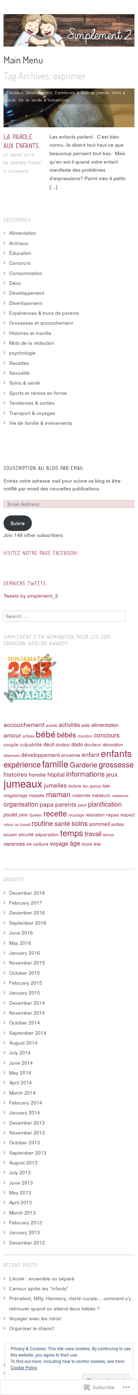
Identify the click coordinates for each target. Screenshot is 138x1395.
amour (12, 734)
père (23, 815)
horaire (37, 774)
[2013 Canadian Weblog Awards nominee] (30, 677)
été (97, 843)
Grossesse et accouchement (41, 322)
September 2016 (27, 922)
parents (65, 804)
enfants (116, 752)
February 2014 (25, 1102)
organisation (21, 804)
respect (127, 815)
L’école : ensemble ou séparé (41, 1278)
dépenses (12, 755)
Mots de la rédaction (31, 342)
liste (106, 786)
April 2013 (20, 1202)
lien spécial (92, 786)
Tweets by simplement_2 (31, 595)
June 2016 (21, 932)
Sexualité (19, 372)
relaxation (95, 815)
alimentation (105, 724)
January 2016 (24, 952)
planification (105, 803)
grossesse (116, 764)
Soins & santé (24, 382)
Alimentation (22, 233)
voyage (59, 843)
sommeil (99, 823)
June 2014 (21, 1062)
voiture (40, 843)
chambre (84, 736)
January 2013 (24, 1232)
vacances (14, 843)
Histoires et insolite (30, 333)
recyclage (76, 815)
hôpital (56, 774)
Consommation (25, 273)
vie (29, 844)
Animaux (18, 243)
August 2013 (23, 1162)
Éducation (14, 92)
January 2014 (24, 1112)
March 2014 (22, 1092)
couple (11, 744)
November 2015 (27, 962)
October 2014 (24, 1022)
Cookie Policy (24, 1367)
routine (42, 823)
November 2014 (27, 1012)
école (87, 844)
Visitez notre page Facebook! (41, 553)
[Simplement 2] (69, 33)
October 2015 (24, 972)
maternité (81, 795)
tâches (108, 834)
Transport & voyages (32, 413)
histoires (15, 774)
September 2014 (27, 1032)
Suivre (18, 523)
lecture (74, 786)
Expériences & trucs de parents (82, 92)
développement (40, 754)
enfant (90, 754)
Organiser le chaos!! (31, 1328)
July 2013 (20, 1172)
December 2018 (27, 892)
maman (58, 794)
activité (51, 725)
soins (79, 823)
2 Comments (16, 171)
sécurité (26, 834)
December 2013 (27, 1122)
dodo (77, 744)
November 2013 (27, 1132)
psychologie (22, 352)
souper (10, 834)
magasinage (16, 795)
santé (62, 823)
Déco (15, 283)
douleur (92, 744)
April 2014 (20, 1082)
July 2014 (20, 1052)
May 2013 (20, 1192)
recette (55, 813)
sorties (117, 824)
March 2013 (22, 1212)
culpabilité (31, 744)
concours (107, 734)
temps (71, 833)
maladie (37, 795)
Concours (20, 262)
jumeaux (23, 783)
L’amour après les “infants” (38, 1288)
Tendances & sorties (31, 402)
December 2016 (27, 912)
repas (112, 814)
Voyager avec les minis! (35, 1318)
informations (85, 774)
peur (82, 805)
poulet (10, 814)
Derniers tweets (25, 583)
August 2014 (23, 1042)
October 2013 (24, 1142)
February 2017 (25, 902)
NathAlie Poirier (25, 162)
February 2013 (25, 1222)
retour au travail (17, 824)
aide (85, 725)
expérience (22, 764)
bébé (46, 734)
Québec (35, 815)
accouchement (24, 724)
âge (75, 843)
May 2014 (20, 1072)
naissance (120, 795)
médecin (101, 795)
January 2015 (24, 992)
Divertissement (25, 303)
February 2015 (25, 982)
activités (69, 724)
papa (47, 804)
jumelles (55, 785)
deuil (49, 744)
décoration (113, 744)
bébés (66, 734)
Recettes (19, 363)
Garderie (83, 764)
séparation (47, 834)
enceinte (70, 754)
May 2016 (20, 943)
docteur (63, 744)
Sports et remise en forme (38, 393)
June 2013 (21, 1182)
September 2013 (27, 1152)
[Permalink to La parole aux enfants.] (69, 109)
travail (93, 833)
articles (28, 736)
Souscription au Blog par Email (44, 468)
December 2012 (27, 1242)
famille (55, 763)
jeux (112, 774)
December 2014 (27, 1002)
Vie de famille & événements (43, 100)
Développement (39, 92)
